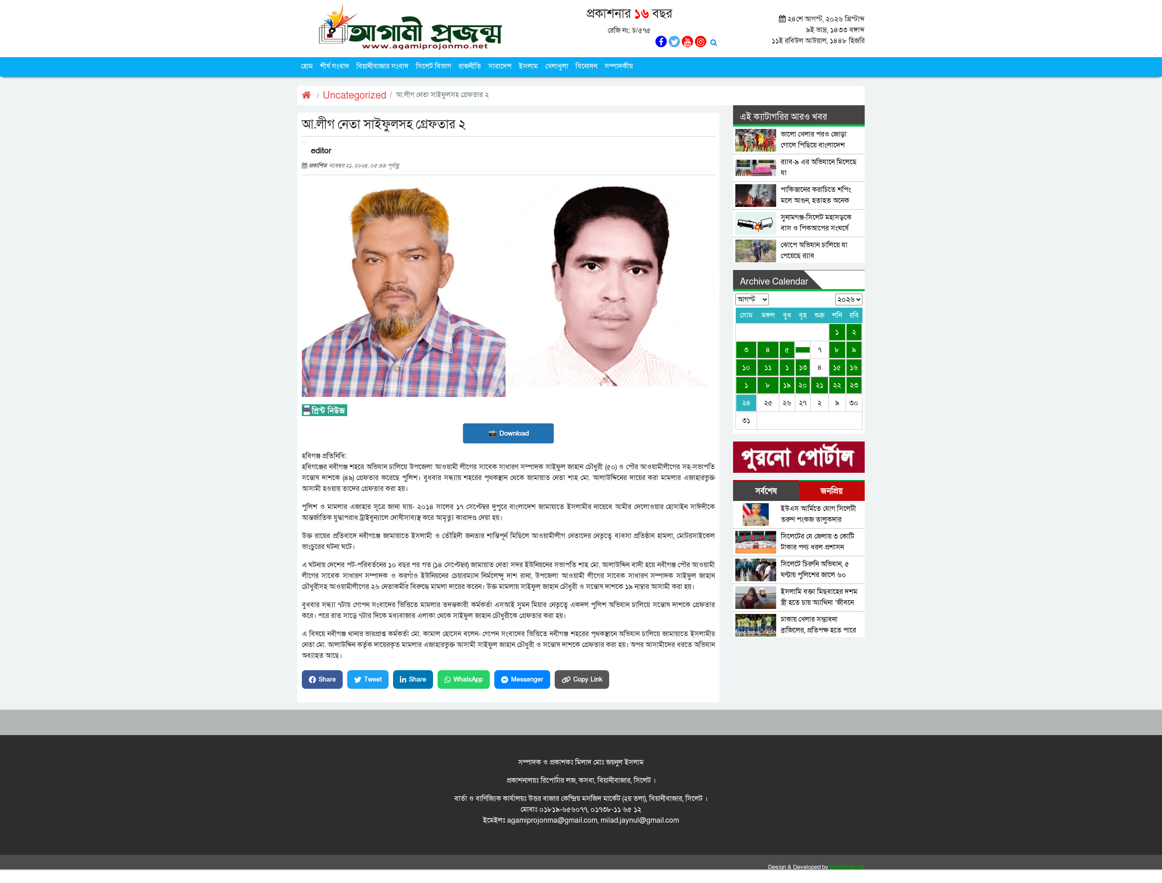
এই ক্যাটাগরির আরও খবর (783, 117)
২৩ (854, 385)
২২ (837, 385)
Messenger (527, 679)
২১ (819, 385)
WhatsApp (468, 679)
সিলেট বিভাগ (433, 66)
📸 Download (508, 433)
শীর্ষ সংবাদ (334, 66)
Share (327, 679)
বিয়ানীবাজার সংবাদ (382, 66)
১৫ (837, 368)
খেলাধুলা (556, 66)
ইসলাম (528, 66)
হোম (307, 66)
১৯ (787, 385)
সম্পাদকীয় (619, 66)
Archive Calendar (774, 282)
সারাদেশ (500, 66)
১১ (768, 368)
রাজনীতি (469, 66)
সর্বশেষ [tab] (766, 491)
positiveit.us (847, 867)
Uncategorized (354, 95)
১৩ (803, 368)
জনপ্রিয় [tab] (832, 491)
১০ (746, 368)
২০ (802, 385)
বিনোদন (586, 66)
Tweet (373, 679)
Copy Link (587, 679)
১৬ (854, 368)
